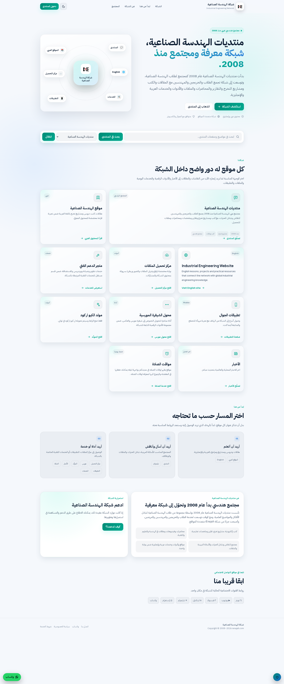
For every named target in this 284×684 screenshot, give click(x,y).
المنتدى (166, 463)
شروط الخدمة (46, 626)
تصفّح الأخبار (234, 386)
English (220, 459)
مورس (84, 463)
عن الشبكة (130, 6)
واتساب (153, 600)
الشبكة (158, 6)
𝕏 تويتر (239, 600)
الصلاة (57, 463)
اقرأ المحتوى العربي (93, 238)
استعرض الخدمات (93, 288)
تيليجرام (156, 463)
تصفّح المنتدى (233, 238)
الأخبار (66, 463)
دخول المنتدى (49, 6)
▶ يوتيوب (226, 600)
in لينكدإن (197, 600)
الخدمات (85, 470)
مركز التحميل (95, 463)
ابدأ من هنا (145, 6)
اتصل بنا (84, 626)
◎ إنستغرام (167, 600)
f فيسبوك (211, 600)
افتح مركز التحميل (163, 288)
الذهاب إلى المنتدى (199, 107)
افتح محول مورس (163, 337)
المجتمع (116, 6)
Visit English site (191, 287)
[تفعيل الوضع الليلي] (63, 6)
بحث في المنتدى (111, 137)
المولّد (75, 463)
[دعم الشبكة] (277, 677)
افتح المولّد (97, 337)
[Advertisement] (185, 659)
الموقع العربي (233, 459)
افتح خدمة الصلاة (163, 386)
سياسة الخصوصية (62, 626)
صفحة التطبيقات (232, 337)
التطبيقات (96, 470)
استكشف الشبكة (231, 107)
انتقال (48, 137)
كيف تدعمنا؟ (113, 527)
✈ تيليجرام (182, 600)
